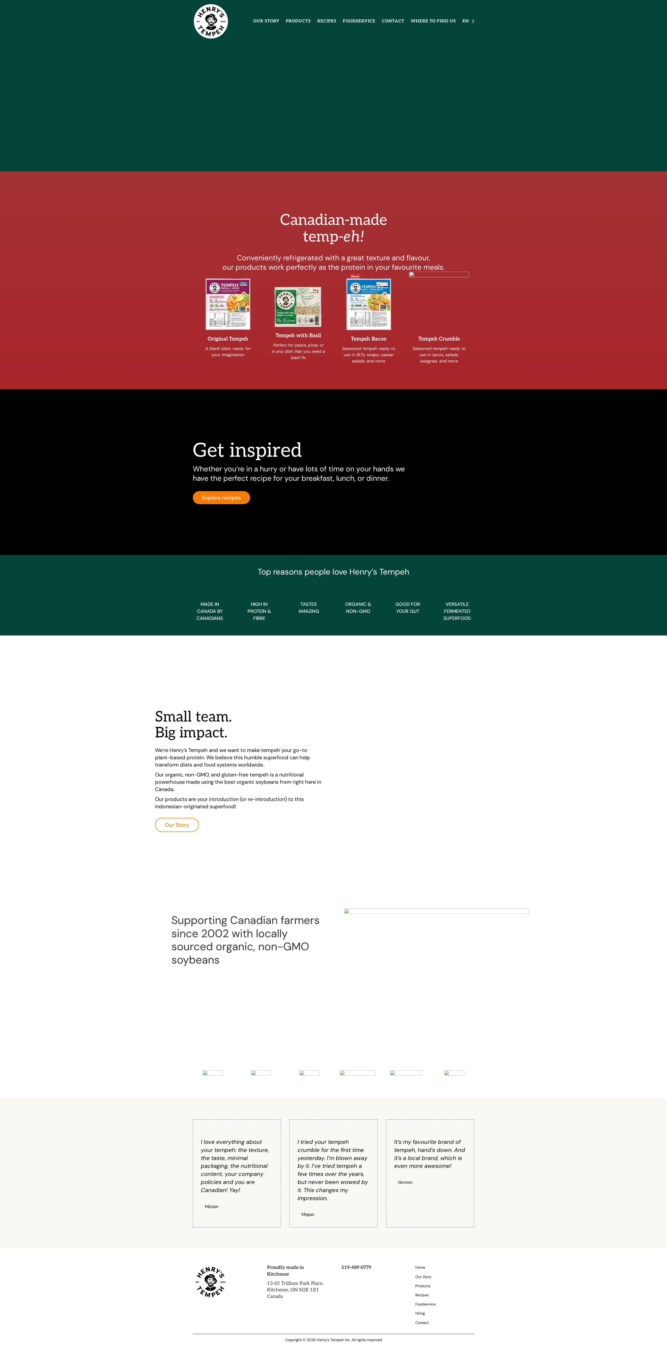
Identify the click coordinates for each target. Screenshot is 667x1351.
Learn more (216, 95)
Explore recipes (221, 497)
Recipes (326, 22)
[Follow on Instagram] (346, 1279)
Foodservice (359, 22)
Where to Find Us (433, 22)
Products (298, 22)
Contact (393, 22)
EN (465, 22)
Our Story (266, 22)
